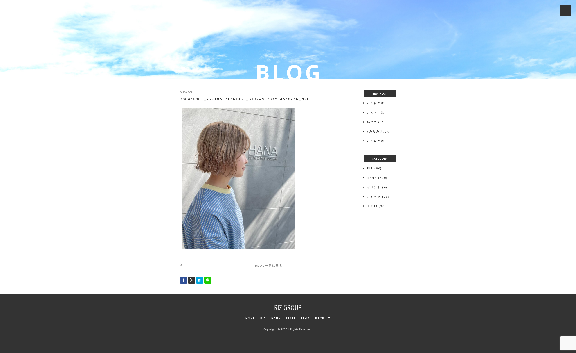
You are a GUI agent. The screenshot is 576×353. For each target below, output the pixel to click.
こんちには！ (377, 112)
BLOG (305, 318)
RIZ (370, 168)
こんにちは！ (377, 103)
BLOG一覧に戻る (269, 265)
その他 (372, 206)
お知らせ (374, 196)
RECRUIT (322, 318)
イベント (374, 187)
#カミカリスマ (380, 131)
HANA (372, 177)
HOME (250, 318)
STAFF (291, 318)
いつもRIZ (375, 122)
